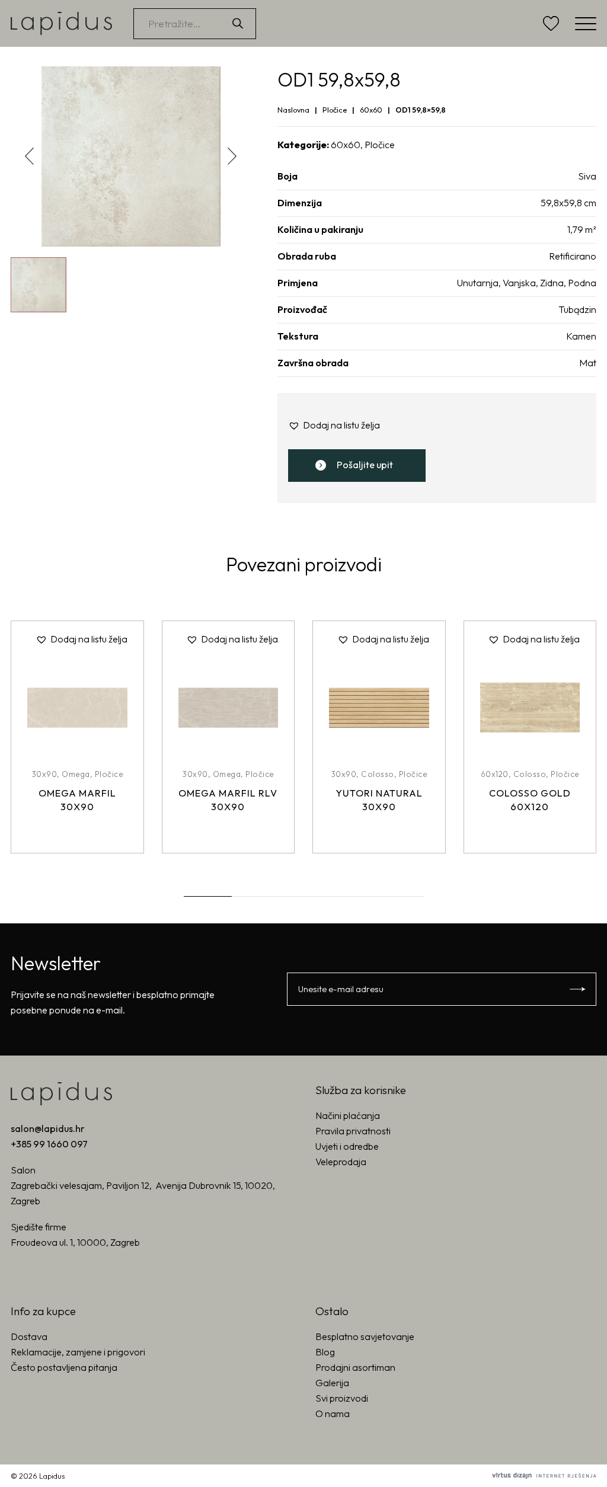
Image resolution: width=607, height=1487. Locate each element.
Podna (582, 283)
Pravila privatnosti (353, 1131)
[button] (232, 156)
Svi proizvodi (341, 1398)
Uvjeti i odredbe (347, 1146)
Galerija (332, 1383)
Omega (76, 774)
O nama (332, 1413)
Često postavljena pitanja (64, 1367)
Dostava (29, 1336)
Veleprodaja (340, 1162)
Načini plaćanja (347, 1115)
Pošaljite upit (365, 465)
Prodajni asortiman (355, 1367)
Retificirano (572, 256)
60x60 (371, 109)
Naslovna (293, 109)
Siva (587, 176)
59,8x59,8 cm (568, 203)
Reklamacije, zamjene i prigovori (78, 1352)
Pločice (334, 109)
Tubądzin (577, 309)
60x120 (495, 774)
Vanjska (519, 283)
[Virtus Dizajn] (544, 1476)
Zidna (552, 283)
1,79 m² (581, 229)
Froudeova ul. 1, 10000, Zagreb (75, 1242)
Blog (325, 1352)
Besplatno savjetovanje (364, 1336)
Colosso (377, 774)
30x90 (44, 774)
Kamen (581, 336)
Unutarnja (478, 283)
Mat (587, 363)
